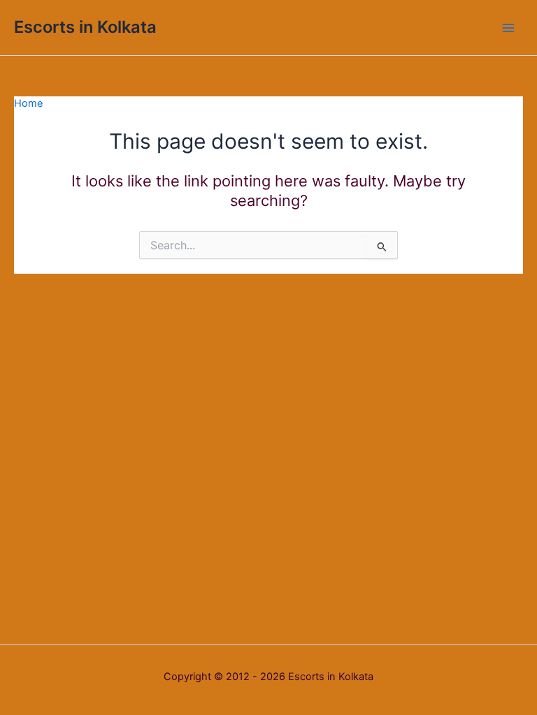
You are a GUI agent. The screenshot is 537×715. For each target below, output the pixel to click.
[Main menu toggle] (508, 28)
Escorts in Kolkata (85, 27)
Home (28, 103)
